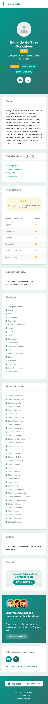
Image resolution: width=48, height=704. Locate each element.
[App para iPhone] (14, 686)
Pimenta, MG (12, 176)
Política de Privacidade (24, 699)
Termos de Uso (24, 696)
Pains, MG (11, 173)
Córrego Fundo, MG (15, 169)
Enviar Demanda (17, 636)
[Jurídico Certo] (11, 6)
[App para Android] (33, 686)
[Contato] (20, 80)
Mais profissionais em (20, 666)
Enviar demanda (24, 582)
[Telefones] (28, 80)
